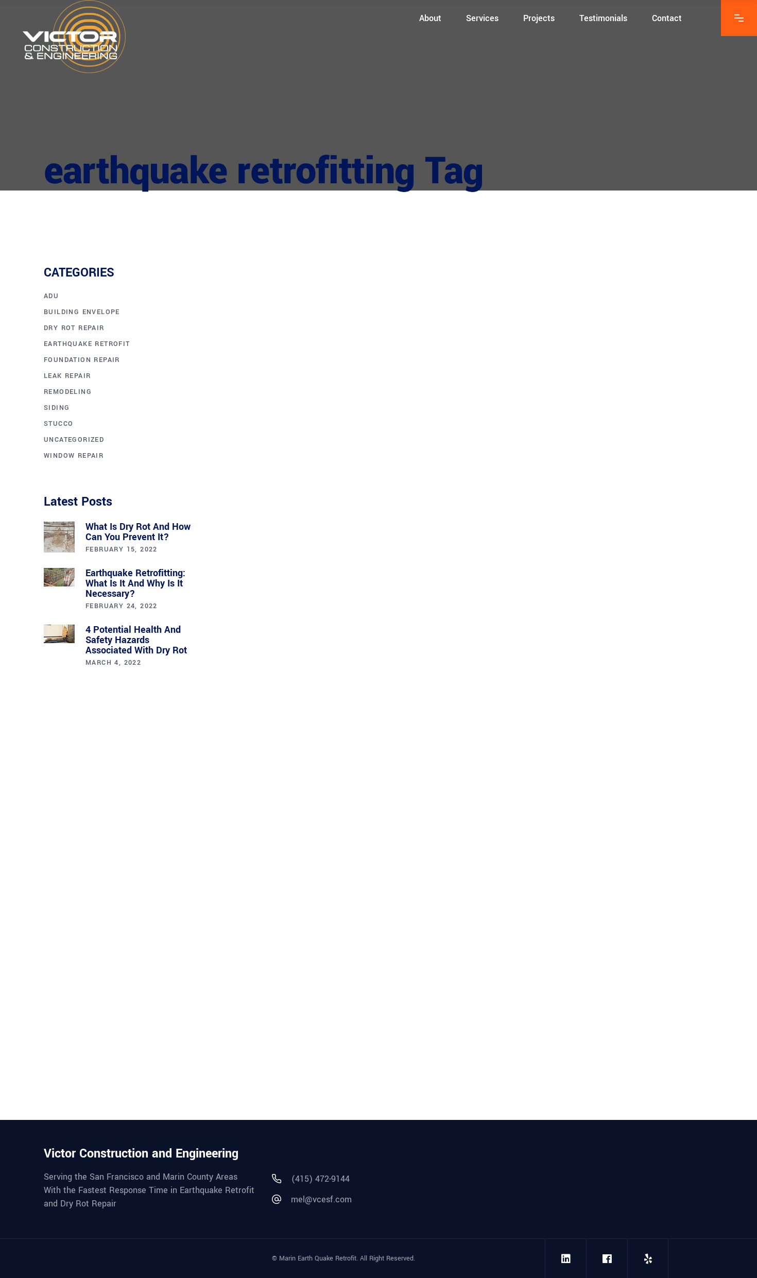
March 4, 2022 (113, 662)
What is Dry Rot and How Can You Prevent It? (138, 532)
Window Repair (74, 455)
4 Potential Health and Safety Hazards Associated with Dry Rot (136, 640)
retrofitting (353, 835)
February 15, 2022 (121, 549)
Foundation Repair (82, 360)
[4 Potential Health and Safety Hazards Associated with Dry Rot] (59, 634)
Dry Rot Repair (74, 328)
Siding (57, 407)
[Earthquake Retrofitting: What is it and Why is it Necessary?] (59, 577)
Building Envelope (82, 312)
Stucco (58, 423)
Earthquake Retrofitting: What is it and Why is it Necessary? (135, 583)
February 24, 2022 (121, 606)
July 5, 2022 (241, 820)
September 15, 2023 (256, 436)
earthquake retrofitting (270, 451)
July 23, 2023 (499, 436)
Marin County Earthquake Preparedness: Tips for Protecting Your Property (327, 474)
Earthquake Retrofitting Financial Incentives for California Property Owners (336, 873)
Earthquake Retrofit (345, 436)
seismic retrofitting (370, 451)
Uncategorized (74, 439)
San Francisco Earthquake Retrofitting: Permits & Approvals (578, 474)
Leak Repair (67, 376)
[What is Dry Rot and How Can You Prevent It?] (59, 537)
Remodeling (68, 391)
